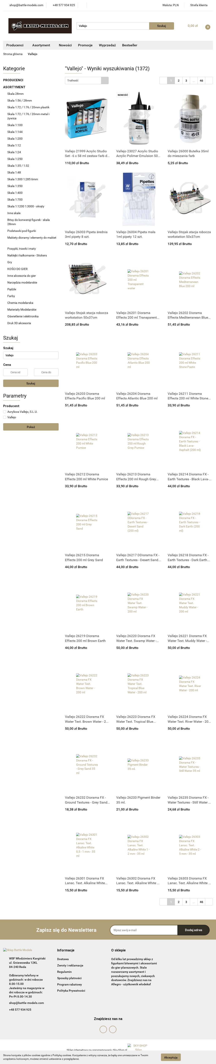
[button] (65, 950)
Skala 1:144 (15, 132)
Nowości (65, 45)
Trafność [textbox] (72, 80)
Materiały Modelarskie (22, 309)
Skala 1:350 (15, 186)
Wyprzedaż (107, 45)
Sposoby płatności (69, 978)
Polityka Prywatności (71, 990)
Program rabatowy (69, 984)
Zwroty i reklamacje (70, 965)
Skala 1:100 (15, 125)
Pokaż (31, 427)
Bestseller (129, 45)
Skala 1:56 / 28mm (19, 100)
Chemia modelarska (20, 302)
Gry (9, 262)
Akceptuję (171, 1057)
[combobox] (87, 80)
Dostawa (63, 959)
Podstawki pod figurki (21, 231)
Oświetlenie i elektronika (23, 316)
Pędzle (11, 289)
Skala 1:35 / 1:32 (18, 165)
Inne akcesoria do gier (21, 275)
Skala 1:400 (15, 192)
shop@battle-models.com (26, 1003)
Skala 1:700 (15, 199)
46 (201, 80)
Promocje (85, 45)
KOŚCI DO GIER (17, 269)
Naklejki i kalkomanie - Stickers (27, 255)
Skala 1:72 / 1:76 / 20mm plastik (28, 107)
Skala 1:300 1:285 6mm (22, 179)
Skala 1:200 (15, 138)
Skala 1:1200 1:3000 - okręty (25, 206)
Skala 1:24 (14, 152)
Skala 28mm (15, 93)
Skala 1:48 (14, 172)
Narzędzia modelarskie (22, 282)
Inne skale (13, 213)
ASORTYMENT (14, 87)
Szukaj (30, 383)
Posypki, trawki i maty (21, 248)
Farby (11, 296)
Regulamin (64, 971)
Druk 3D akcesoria (19, 323)
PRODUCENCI (13, 80)
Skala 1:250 (15, 159)
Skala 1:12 (14, 145)
